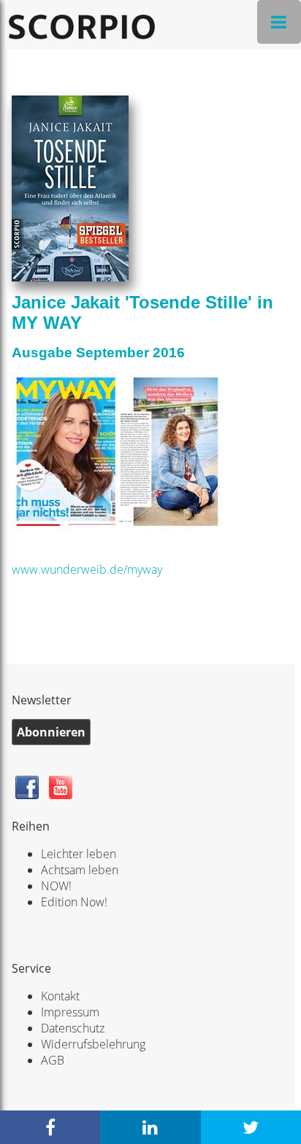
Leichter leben (78, 854)
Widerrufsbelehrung (93, 1044)
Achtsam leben (79, 870)
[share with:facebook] (50, 1127)
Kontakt (60, 996)
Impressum (70, 1012)
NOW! (56, 886)
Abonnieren (51, 732)
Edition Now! (74, 902)
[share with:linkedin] (150, 1127)
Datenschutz (72, 1028)
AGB (52, 1060)
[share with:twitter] (251, 1127)
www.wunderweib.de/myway (87, 569)
